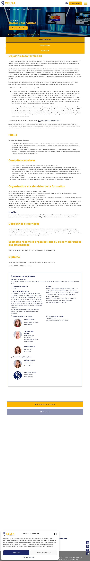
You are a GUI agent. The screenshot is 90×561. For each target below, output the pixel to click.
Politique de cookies (29, 557)
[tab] (45, 40)
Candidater (46, 412)
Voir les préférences (43, 553)
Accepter (16, 553)
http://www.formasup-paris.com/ (48, 120)
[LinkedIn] (88, 542)
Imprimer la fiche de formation (46, 404)
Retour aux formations (19, 28)
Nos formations (75, 3)
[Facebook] (88, 554)
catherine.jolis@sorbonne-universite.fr (57, 320)
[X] (88, 550)
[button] (55, 534)
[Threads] (88, 546)
